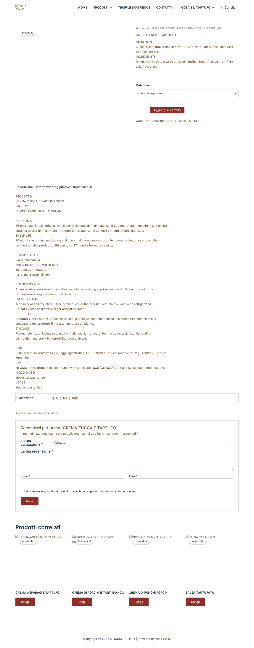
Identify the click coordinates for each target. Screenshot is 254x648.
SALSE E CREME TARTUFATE (164, 28)
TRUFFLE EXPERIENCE (134, 7)
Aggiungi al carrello (167, 110)
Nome (25, 476)
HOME (82, 7)
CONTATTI (164, 7)
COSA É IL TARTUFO (195, 7)
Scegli (25, 602)
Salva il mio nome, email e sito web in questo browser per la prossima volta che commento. (79, 491)
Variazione (142, 85)
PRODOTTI (100, 7)
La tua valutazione (32, 442)
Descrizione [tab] (24, 187)
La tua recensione (37, 451)
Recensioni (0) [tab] (84, 187)
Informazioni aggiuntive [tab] (53, 187)
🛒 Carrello (228, 7)
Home (140, 28)
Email (133, 476)
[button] (110, 7)
